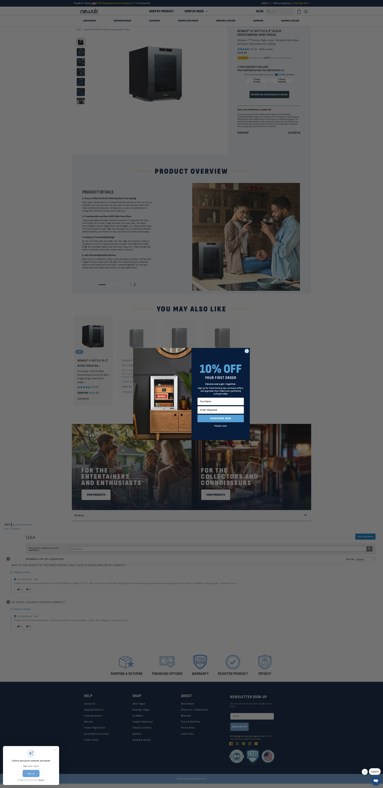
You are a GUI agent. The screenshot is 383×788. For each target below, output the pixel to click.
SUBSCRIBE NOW (220, 418)
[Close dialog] (247, 351)
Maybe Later (220, 425)
